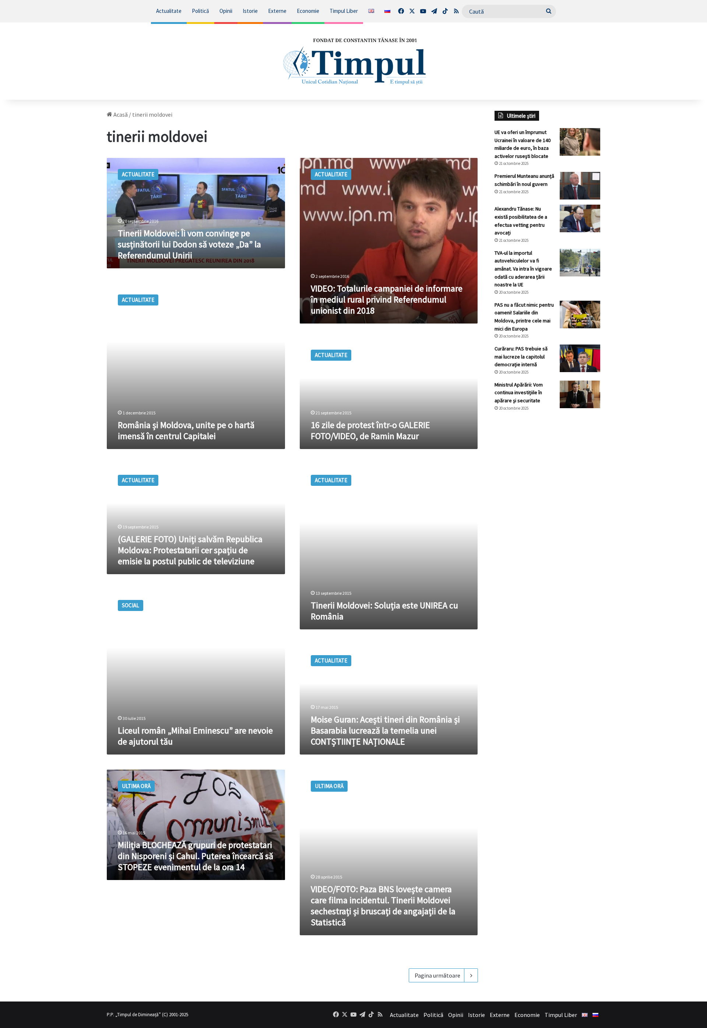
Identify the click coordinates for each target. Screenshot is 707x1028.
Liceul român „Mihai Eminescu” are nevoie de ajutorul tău (195, 736)
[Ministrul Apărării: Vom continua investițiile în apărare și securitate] (580, 394)
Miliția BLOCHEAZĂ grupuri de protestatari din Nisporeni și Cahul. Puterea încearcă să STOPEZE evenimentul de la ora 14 (195, 856)
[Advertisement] (548, 540)
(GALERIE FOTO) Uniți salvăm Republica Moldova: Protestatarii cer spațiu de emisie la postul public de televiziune (190, 550)
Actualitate (169, 10)
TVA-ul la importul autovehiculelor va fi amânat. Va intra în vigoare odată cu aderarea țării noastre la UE (523, 269)
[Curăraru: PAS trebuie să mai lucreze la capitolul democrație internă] (580, 358)
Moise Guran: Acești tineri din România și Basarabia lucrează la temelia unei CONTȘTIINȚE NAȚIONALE (385, 730)
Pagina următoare (437, 975)
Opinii (225, 10)
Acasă (120, 114)
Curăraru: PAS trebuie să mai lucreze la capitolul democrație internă (521, 356)
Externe (277, 10)
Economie (308, 10)
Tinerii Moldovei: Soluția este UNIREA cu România (384, 611)
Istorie (250, 10)
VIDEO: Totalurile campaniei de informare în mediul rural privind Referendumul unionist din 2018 (386, 299)
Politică (200, 10)
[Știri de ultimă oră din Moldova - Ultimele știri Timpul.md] (353, 61)
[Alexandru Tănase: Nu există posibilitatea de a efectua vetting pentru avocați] (580, 218)
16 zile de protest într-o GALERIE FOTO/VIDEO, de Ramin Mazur (370, 430)
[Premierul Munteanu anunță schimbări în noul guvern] (580, 185)
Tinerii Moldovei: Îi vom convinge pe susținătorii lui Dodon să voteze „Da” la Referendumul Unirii (189, 244)
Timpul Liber (344, 10)
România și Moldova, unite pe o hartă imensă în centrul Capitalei (186, 430)
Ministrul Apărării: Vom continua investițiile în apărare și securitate (519, 392)
